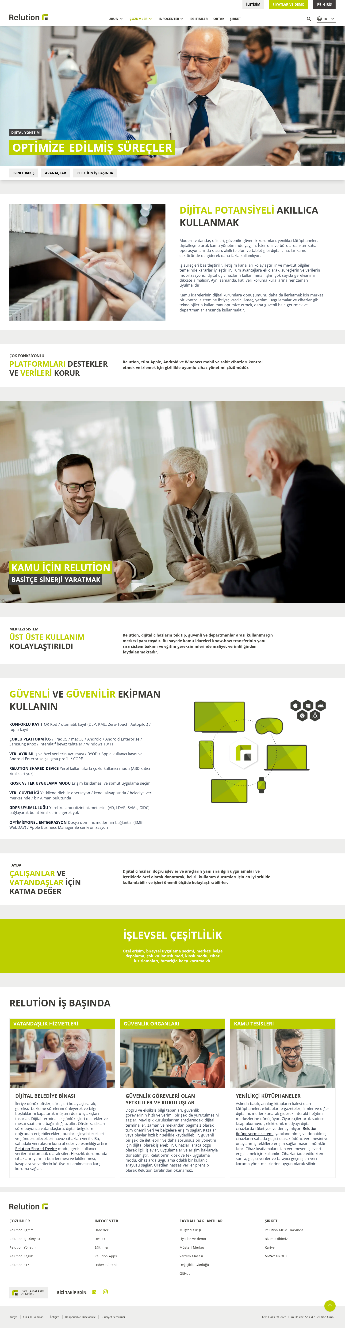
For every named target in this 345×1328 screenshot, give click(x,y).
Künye (13, 1317)
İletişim (253, 4)
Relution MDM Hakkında (284, 1230)
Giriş (327, 4)
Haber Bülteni (106, 1265)
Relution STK (19, 1265)
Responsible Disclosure (80, 1317)
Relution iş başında (95, 173)
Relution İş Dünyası (24, 1238)
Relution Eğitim (21, 1230)
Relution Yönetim (23, 1247)
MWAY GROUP (276, 1256)
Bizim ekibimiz (276, 1238)
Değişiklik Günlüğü (194, 1265)
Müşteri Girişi (190, 1230)
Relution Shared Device (36, 1148)
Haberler (101, 1230)
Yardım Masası (191, 1256)
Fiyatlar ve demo (288, 4)
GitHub (185, 1273)
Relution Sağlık (21, 1256)
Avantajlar (55, 173)
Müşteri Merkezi (192, 1247)
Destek (100, 1238)
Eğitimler (102, 1247)
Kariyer (270, 1247)
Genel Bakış (23, 173)
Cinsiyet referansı (113, 1317)
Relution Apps (106, 1256)
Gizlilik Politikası (33, 1317)
